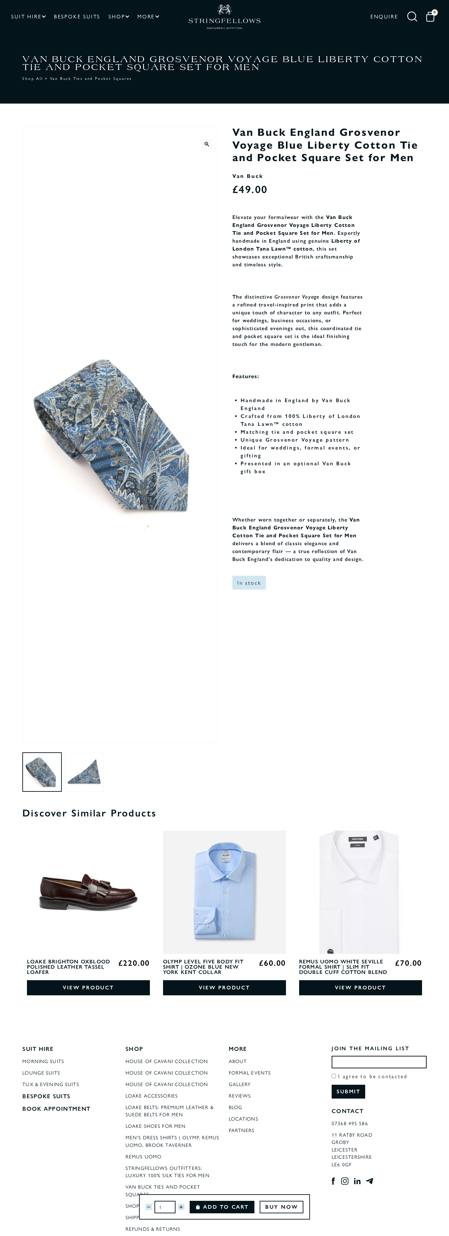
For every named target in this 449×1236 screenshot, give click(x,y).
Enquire (384, 16)
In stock (249, 582)
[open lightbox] (206, 144)
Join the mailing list (371, 1048)
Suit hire (26, 16)
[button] (28, 17)
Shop (116, 16)
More (146, 16)
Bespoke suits (77, 16)
